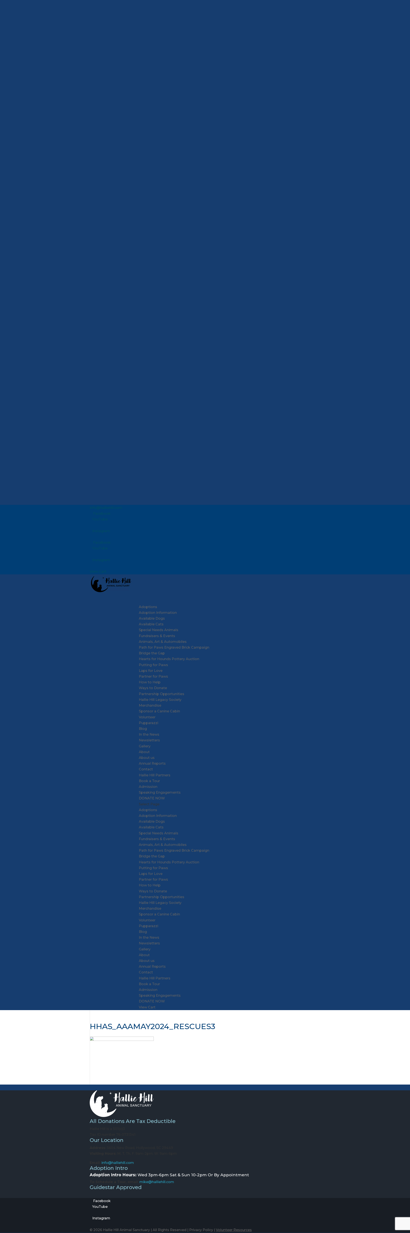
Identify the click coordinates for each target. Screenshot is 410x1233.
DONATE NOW (152, 1001)
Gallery (145, 746)
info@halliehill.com (117, 1163)
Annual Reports (152, 763)
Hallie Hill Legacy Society (160, 700)
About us (147, 758)
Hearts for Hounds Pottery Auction (169, 659)
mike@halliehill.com (156, 1182)
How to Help (150, 885)
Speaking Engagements (160, 792)
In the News (149, 734)
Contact (146, 769)
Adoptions (148, 810)
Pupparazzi (148, 723)
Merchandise (150, 705)
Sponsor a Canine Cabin (159, 711)
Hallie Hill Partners (154, 775)
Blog (143, 729)
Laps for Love (151, 671)
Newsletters (149, 740)
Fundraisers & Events (157, 839)
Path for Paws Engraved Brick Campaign (174, 647)
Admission (148, 787)
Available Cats (151, 624)
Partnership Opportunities (161, 694)
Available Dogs (152, 618)
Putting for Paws (153, 665)
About (144, 955)
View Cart (98, 571)
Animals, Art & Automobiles (163, 642)
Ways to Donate (153, 688)
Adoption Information (158, 613)
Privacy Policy (201, 1230)
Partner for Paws (153, 676)
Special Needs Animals (158, 630)
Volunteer (147, 717)
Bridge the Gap (152, 653)
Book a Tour (149, 781)
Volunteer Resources (234, 1230)
